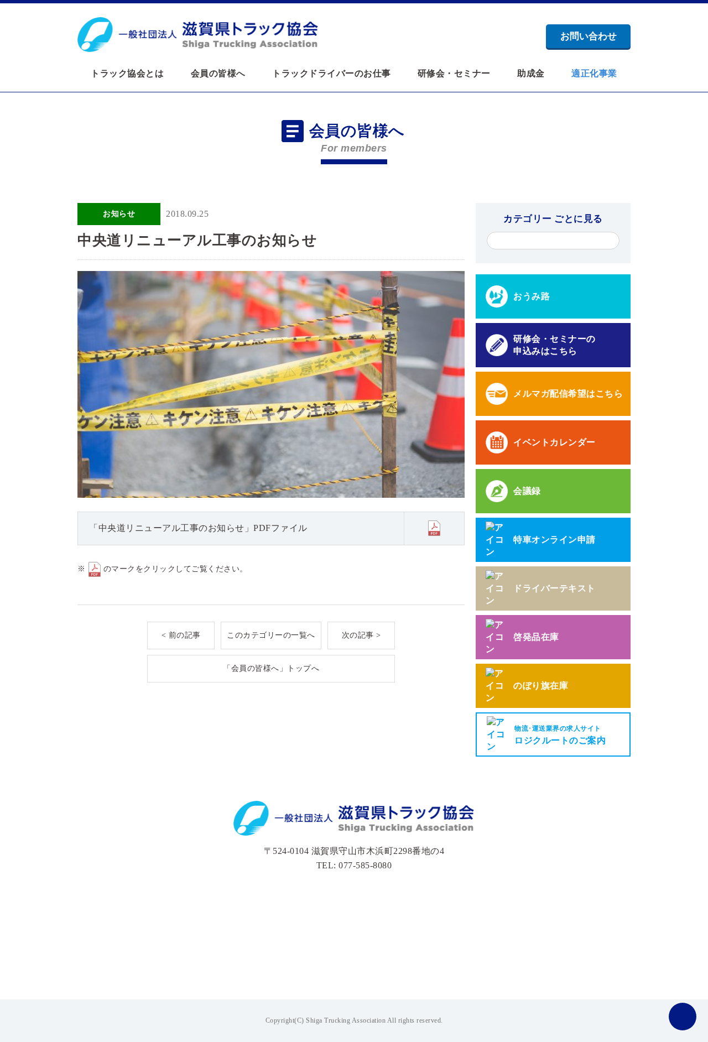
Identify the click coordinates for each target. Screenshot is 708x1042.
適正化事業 (594, 73)
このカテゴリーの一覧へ (271, 635)
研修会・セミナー (454, 73)
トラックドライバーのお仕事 (331, 73)
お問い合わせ (588, 36)
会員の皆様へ (218, 73)
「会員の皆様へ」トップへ (271, 668)
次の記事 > (361, 635)
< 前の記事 (181, 635)
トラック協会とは (127, 73)
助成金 (531, 73)
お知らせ (119, 214)
